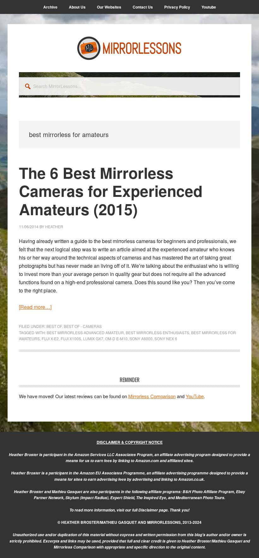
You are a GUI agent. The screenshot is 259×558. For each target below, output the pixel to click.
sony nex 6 (165, 338)
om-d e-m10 (116, 338)
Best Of (54, 326)
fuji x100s (71, 338)
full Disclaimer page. (150, 510)
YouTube (195, 396)
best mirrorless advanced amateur (85, 332)
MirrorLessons (129, 48)
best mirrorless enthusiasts (157, 332)
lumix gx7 (93, 338)
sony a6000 (141, 338)
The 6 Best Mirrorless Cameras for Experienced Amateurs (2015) (110, 191)
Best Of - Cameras (83, 326)
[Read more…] (35, 306)
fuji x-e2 (50, 338)
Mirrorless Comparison (152, 396)
